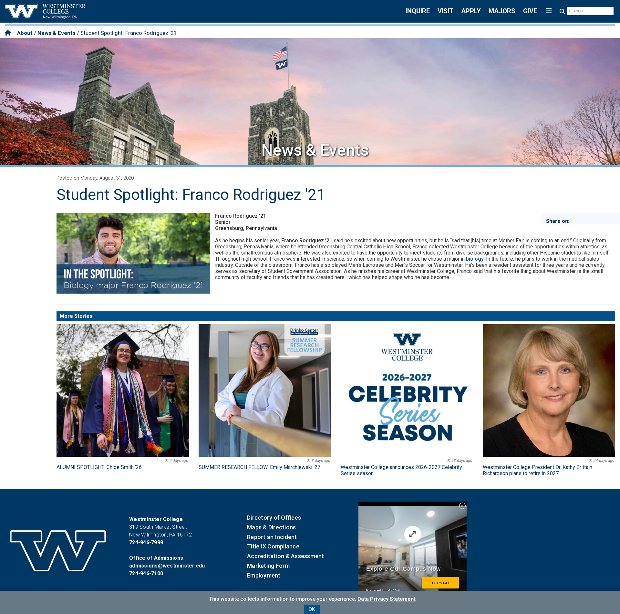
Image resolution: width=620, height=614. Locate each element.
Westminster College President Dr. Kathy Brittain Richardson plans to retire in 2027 (549, 467)
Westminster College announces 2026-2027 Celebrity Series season (406, 467)
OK (312, 609)
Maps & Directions (271, 527)
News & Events (56, 33)
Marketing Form (268, 565)
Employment (264, 575)
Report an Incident (272, 537)
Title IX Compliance (273, 546)
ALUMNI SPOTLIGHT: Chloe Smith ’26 (122, 464)
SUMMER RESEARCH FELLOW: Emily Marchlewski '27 (264, 464)
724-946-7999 (146, 542)
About (25, 33)
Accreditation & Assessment (285, 556)
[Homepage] (8, 33)
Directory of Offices (274, 517)
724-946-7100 (146, 573)
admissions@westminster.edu (167, 566)
